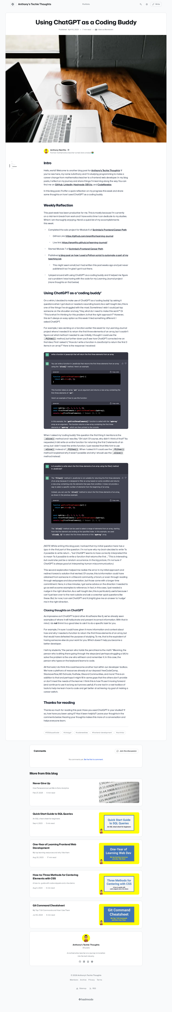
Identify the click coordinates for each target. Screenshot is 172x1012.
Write (157, 4)
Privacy (91, 979)
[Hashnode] (92, 961)
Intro (11, 166)
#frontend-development (102, 732)
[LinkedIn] (68, 150)
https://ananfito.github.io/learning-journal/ (84, 243)
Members (74, 979)
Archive (83, 979)
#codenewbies (82, 732)
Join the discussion (128, 751)
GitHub (59, 185)
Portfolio (86, 4)
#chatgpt (67, 732)
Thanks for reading (17, 185)
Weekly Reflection (17, 170)
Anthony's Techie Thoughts (34, 4)
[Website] (88, 961)
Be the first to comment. (93, 759)
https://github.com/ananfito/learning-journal (89, 236)
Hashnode (78, 185)
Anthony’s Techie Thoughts (105, 171)
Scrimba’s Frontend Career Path (110, 230)
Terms (99, 979)
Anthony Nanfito (58, 150)
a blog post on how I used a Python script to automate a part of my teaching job (88, 257)
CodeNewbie (104, 185)
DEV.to (88, 185)
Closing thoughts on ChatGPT (20, 181)
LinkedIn (68, 185)
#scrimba (120, 732)
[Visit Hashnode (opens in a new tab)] (86, 999)
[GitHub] (80, 961)
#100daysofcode (52, 732)
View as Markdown (105, 29)
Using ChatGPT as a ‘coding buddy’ (18, 175)
